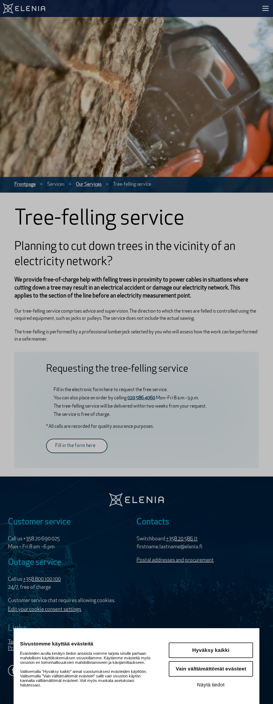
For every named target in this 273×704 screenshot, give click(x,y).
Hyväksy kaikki (210, 650)
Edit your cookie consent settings (44, 609)
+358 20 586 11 (182, 539)
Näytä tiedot (210, 685)
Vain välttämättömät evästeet (211, 669)
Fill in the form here (75, 446)
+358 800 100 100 (42, 579)
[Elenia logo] (136, 499)
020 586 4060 (141, 398)
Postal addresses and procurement (175, 560)
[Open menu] (265, 8)
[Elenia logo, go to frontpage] (24, 8)
